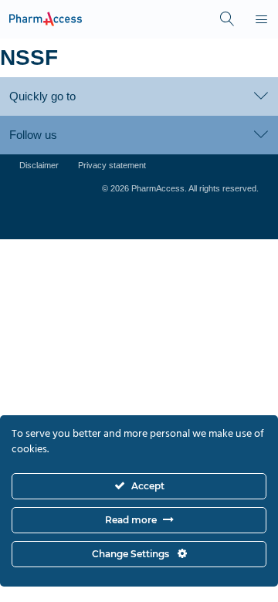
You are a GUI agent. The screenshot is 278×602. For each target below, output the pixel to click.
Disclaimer (39, 165)
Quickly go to (42, 96)
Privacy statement (112, 165)
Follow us (33, 134)
